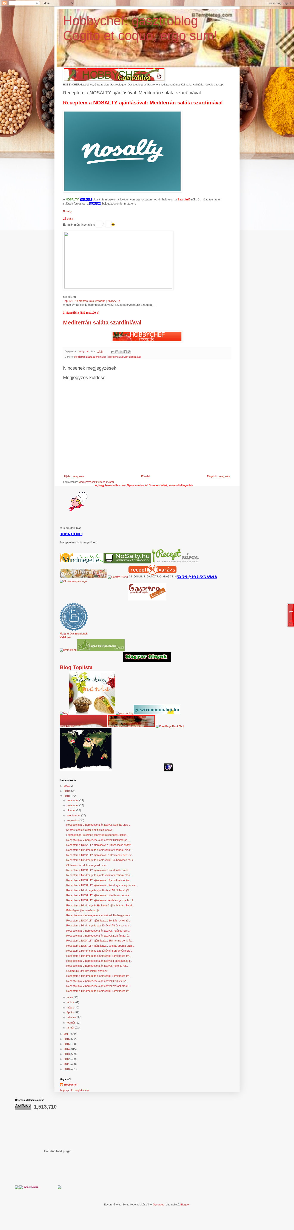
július (70, 997)
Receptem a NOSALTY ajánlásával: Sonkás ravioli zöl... (98, 920)
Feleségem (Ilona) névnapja (82, 910)
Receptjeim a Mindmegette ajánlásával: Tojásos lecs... (98, 930)
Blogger (184, 1204)
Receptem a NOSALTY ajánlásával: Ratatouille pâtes (97, 870)
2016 (67, 1039)
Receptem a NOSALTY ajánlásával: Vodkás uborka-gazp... (100, 945)
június (70, 1002)
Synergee (158, 1204)
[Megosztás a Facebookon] (125, 352)
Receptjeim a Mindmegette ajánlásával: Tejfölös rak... (97, 965)
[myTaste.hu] (68, 649)
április (70, 1012)
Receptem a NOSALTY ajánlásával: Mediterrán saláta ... (99, 895)
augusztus (73, 820)
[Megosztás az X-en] (121, 352)
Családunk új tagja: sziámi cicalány (86, 971)
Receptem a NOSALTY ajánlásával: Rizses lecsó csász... (99, 845)
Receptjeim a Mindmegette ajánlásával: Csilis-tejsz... (97, 981)
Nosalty (67, 211)
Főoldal (145, 476)
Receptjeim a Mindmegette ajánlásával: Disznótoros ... (98, 840)
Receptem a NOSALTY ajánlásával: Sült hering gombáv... (99, 940)
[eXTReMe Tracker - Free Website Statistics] (168, 770)
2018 (67, 795)
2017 (67, 1033)
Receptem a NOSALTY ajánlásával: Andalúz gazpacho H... (100, 900)
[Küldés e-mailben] (113, 352)
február (71, 1022)
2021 (67, 785)
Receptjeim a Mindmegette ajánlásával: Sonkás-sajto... (98, 824)
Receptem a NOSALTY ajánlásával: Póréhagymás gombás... (101, 885)
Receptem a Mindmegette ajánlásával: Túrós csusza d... (99, 925)
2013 (67, 1054)
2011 (67, 1064)
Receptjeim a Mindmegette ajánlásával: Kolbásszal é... (98, 935)
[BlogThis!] (117, 352)
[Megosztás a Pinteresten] (129, 352)
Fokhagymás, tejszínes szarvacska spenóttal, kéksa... (97, 834)
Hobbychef (70, 1084)
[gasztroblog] (124, 713)
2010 (67, 1069)
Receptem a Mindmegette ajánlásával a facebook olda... (99, 850)
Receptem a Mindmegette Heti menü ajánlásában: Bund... (100, 905)
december (73, 800)
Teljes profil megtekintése (75, 1090)
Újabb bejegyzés (74, 476)
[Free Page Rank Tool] (170, 726)
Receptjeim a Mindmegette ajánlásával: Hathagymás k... (99, 915)
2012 (67, 1059)
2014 (67, 1049)
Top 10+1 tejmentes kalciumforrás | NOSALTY (92, 300)
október (71, 810)
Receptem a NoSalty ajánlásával (124, 356)
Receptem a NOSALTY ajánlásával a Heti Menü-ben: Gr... (99, 855)
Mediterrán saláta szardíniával (102, 322)
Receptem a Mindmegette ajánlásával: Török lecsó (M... (98, 890)
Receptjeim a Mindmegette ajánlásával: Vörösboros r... (98, 986)
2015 (67, 1043)
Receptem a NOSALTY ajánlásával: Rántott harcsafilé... (98, 880)
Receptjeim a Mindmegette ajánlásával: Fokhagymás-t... (99, 960)
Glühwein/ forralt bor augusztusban (86, 865)
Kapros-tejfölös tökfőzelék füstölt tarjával (89, 829)
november (73, 805)
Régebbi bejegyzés (218, 476)
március (72, 1017)
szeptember (74, 815)
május (70, 1007)
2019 (67, 791)
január (71, 1027)
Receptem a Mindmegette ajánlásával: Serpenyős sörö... (99, 950)
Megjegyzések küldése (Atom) (96, 482)
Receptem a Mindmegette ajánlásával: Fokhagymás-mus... (100, 860)
